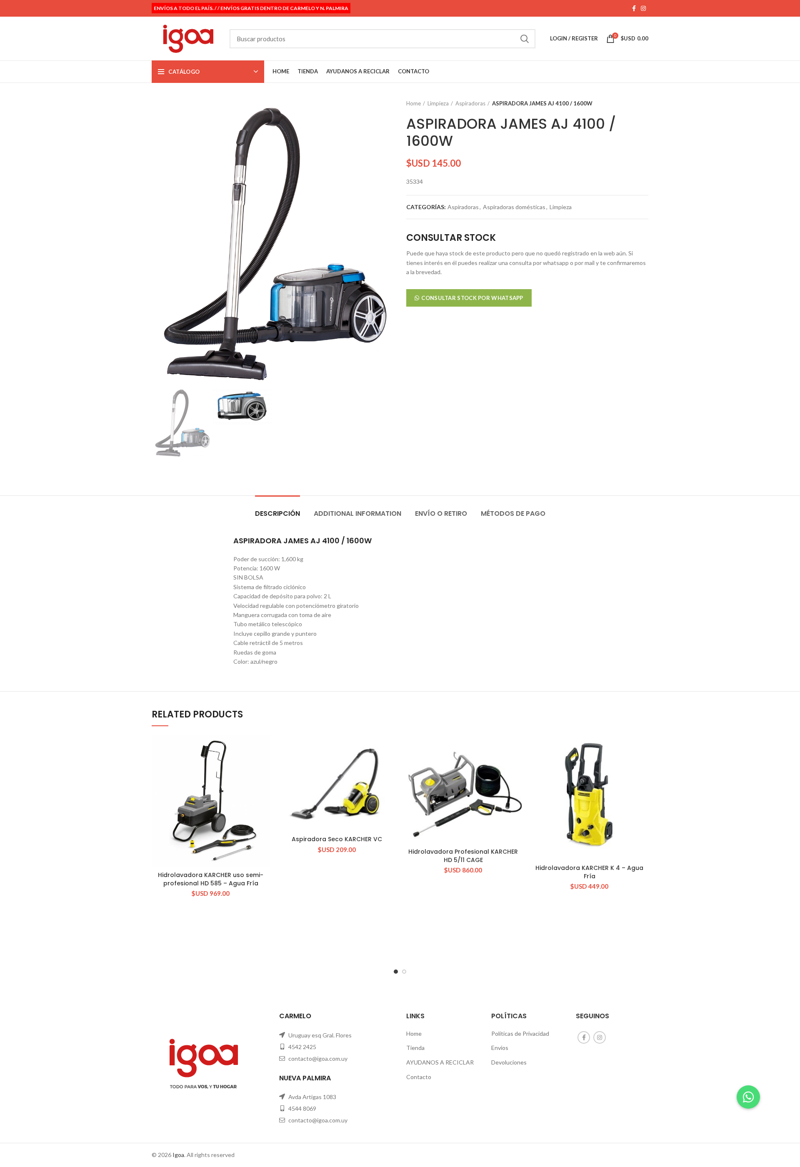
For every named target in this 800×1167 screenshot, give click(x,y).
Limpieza (438, 103)
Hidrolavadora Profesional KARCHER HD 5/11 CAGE (463, 855)
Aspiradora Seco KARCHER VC (337, 839)
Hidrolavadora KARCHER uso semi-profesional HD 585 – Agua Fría (210, 879)
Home (413, 103)
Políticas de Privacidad (520, 1033)
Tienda (415, 1047)
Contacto (418, 1076)
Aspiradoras (470, 103)
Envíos (499, 1047)
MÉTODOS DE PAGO (513, 513)
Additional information (357, 513)
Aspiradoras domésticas (514, 207)
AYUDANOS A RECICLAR (440, 1062)
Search (524, 38)
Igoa (178, 1154)
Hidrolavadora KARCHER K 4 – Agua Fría (589, 872)
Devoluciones (509, 1062)
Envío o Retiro (441, 513)
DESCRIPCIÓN (277, 513)
